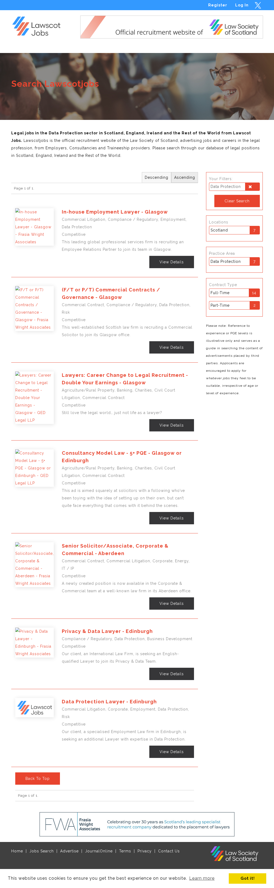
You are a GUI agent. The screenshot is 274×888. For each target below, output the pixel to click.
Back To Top (37, 778)
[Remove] (252, 187)
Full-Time (220, 293)
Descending (156, 177)
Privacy (145, 851)
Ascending (184, 177)
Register (217, 5)
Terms (125, 851)
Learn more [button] (202, 878)
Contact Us (169, 851)
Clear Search (237, 201)
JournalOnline (99, 851)
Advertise (69, 851)
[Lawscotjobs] (39, 25)
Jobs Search (41, 851)
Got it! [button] (248, 878)
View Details (171, 262)
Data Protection (226, 261)
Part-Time (220, 305)
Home (17, 851)
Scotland (219, 230)
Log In (242, 5)
